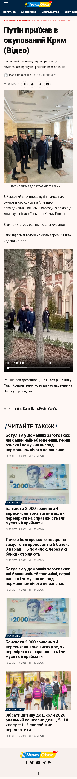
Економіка (13, 503)
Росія (43, 408)
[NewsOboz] (39, 4)
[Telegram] (44, 763)
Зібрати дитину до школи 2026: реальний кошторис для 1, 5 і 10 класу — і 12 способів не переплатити (37, 722)
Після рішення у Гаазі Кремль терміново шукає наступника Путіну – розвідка (38, 385)
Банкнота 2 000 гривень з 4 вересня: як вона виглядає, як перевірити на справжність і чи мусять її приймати (35, 515)
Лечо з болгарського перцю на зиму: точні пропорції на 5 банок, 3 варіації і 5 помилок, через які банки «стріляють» (37, 546)
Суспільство (15, 709)
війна (18, 408)
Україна (52, 408)
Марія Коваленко (20, 75)
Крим (26, 408)
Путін (34, 408)
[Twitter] (32, 763)
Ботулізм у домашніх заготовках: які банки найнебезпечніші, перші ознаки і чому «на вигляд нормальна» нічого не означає (38, 442)
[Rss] (50, 763)
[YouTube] (38, 763)
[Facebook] (26, 763)
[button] (7, 3)
